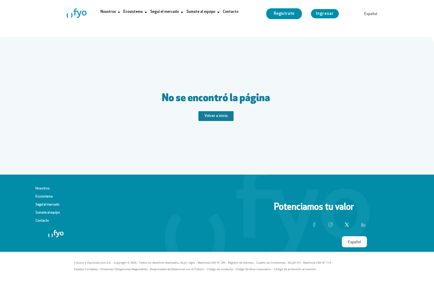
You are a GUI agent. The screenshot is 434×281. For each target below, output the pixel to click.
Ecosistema (44, 196)
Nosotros (42, 188)
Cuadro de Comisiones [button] (271, 262)
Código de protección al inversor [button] (295, 269)
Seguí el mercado (47, 204)
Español (370, 14)
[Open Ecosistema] (146, 12)
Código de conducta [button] (220, 269)
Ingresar (325, 14)
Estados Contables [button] (86, 269)
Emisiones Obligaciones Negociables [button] (123, 269)
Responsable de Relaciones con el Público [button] (177, 269)
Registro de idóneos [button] (241, 262)
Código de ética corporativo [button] (253, 269)
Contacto (42, 220)
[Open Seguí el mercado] (182, 12)
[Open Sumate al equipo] (218, 12)
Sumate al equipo (47, 212)
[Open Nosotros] (119, 12)
